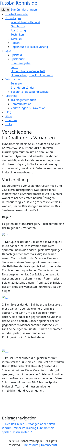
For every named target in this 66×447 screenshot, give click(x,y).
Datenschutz (49, 445)
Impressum (31, 445)
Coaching (11, 96)
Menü (5, 9)
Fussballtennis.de (16, 14)
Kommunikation (21, 104)
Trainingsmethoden (23, 100)
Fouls (14, 67)
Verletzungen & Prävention (28, 108)
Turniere (16, 83)
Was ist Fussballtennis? (25, 22)
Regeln (15, 43)
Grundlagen (13, 18)
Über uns (11, 120)
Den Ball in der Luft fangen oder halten (28, 424)
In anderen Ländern (23, 87)
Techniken (17, 34)
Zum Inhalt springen (24, 9)
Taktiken (16, 38)
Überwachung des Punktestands (32, 75)
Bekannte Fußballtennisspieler (30, 92)
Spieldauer (18, 59)
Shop (8, 116)
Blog (8, 112)
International (13, 79)
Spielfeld (16, 55)
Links (8, 124)
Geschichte (18, 26)
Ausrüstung (18, 30)
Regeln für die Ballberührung (29, 47)
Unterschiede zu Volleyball (28, 71)
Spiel (8, 51)
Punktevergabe (20, 63)
